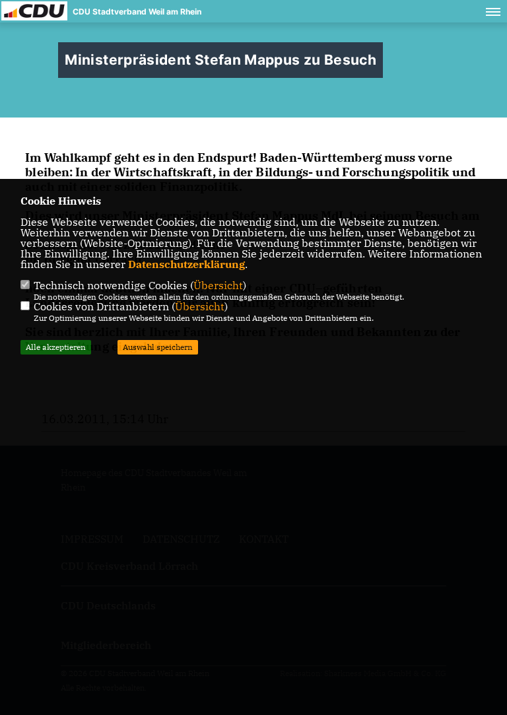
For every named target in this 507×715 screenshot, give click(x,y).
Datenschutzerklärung (186, 264)
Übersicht (218, 285)
